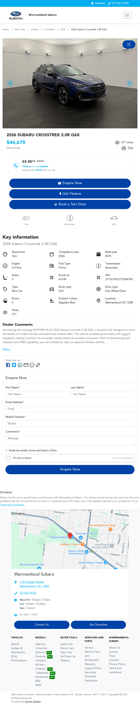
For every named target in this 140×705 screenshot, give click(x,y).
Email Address (14, 402)
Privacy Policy (117, 664)
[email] (26, 365)
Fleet (112, 656)
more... (7, 349)
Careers (113, 652)
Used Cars (66, 644)
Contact (114, 660)
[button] (127, 15)
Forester (40, 656)
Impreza (40, 644)
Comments (12, 431)
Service (89, 648)
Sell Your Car (67, 656)
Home (6, 29)
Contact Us (42, 624)
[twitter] (14, 365)
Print (130, 148)
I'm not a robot (22, 458)
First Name (12, 387)
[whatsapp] (20, 365)
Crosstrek (50, 29)
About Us (115, 648)
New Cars (20, 29)
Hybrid (15, 644)
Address (100, 3)
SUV (63, 29)
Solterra (40, 652)
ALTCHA (128, 458)
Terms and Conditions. (12, 505)
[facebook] (8, 365)
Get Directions (98, 624)
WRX (38, 685)
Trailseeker (41, 673)
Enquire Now (70, 469)
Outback (40, 660)
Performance (19, 660)
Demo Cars (67, 648)
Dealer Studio (33, 702)
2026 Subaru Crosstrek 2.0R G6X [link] (89, 29)
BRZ (37, 681)
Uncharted (41, 677)
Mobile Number (15, 417)
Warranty (90, 664)
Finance (64, 660)
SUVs (14, 656)
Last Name (78, 387)
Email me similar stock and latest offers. (33, 450)
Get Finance (72, 194)
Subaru (35, 29)
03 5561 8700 (120, 3)
